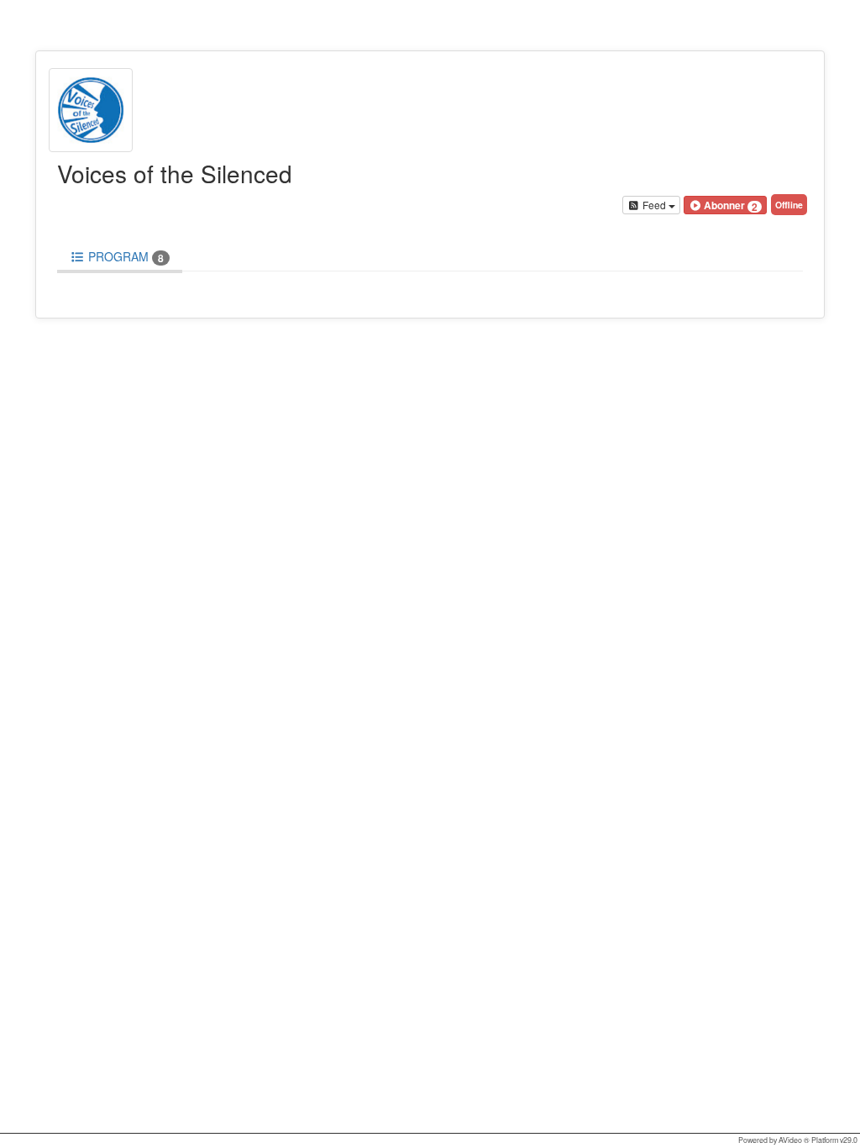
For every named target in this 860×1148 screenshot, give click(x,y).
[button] (725, 205)
